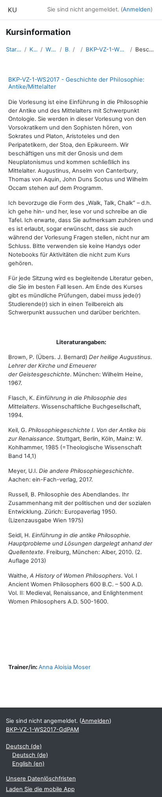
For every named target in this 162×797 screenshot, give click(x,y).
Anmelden (137, 9)
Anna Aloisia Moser (64, 667)
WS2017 (51, 49)
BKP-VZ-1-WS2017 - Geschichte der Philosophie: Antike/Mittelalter (76, 83)
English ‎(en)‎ (28, 763)
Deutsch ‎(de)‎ (24, 746)
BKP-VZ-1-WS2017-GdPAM (106, 49)
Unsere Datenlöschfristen (41, 778)
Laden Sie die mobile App (40, 789)
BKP (67, 49)
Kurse (33, 49)
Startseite (13, 49)
